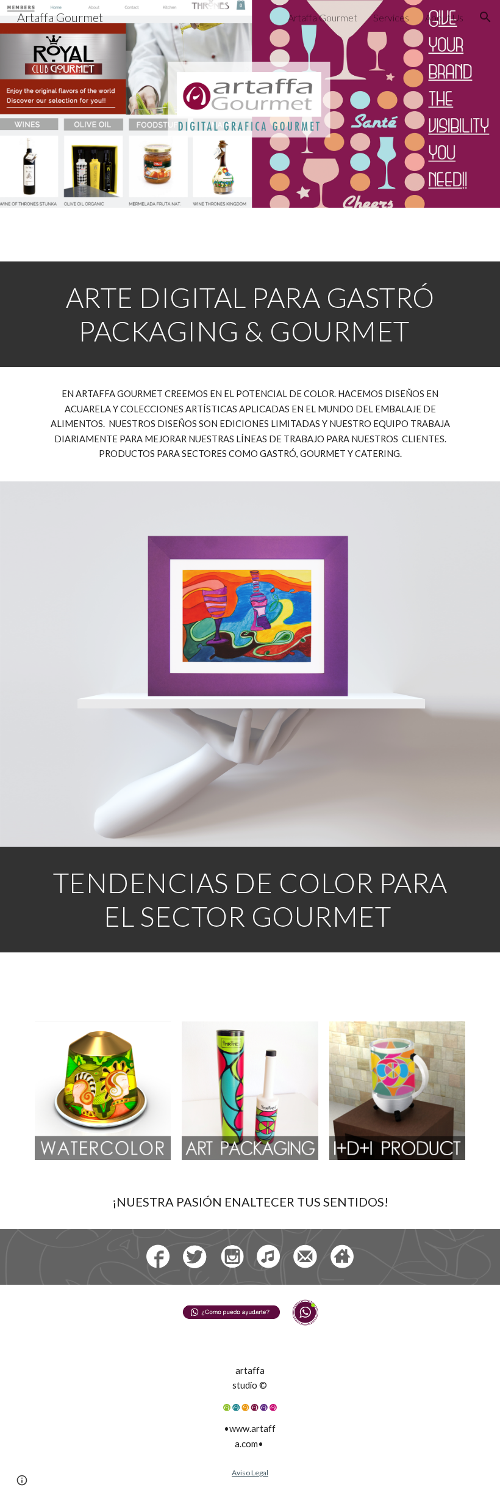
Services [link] (391, 17)
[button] (485, 17)
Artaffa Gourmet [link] (322, 17)
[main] (250, 314)
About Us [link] (444, 17)
